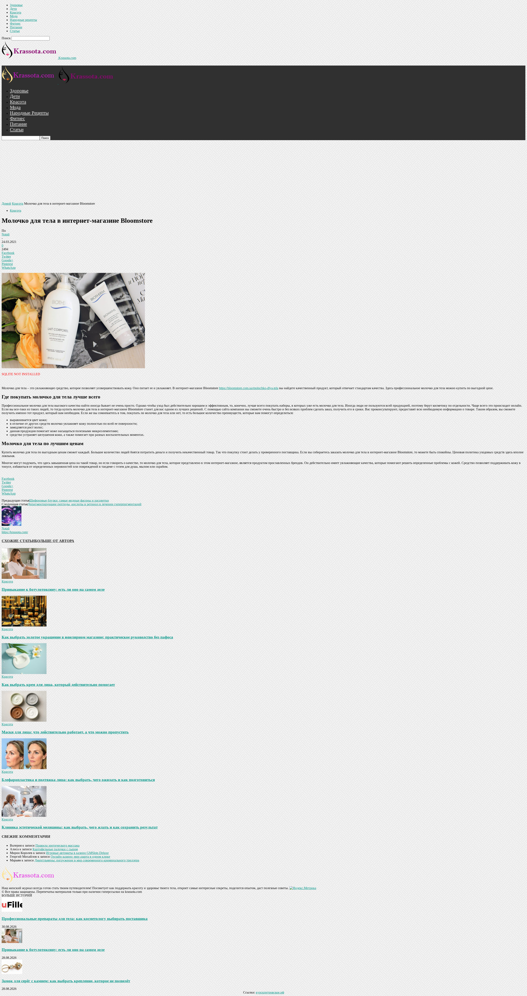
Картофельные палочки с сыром (55, 849)
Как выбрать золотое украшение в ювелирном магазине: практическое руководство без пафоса (87, 637)
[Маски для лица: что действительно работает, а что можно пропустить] (24, 720)
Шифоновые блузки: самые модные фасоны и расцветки (69, 500)
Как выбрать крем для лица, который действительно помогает (58, 684)
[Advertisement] (263, 171)
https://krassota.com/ (15, 532)
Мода (13, 16)
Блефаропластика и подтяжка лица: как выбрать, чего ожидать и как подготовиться (78, 780)
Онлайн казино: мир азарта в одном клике (80, 856)
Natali (5, 234)
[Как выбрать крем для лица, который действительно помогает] (24, 673)
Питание (16, 27)
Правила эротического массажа (57, 845)
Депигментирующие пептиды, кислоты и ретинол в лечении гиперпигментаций (84, 504)
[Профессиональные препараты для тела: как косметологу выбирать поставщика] (12, 910)
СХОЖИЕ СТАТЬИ (18, 541)
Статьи (15, 31)
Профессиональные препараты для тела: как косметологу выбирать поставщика (75, 918)
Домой (6, 203)
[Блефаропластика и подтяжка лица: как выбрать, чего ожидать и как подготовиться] (24, 768)
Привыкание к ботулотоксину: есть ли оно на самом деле (53, 589)
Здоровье (16, 5)
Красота (15, 12)
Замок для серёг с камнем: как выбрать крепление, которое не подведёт (66, 981)
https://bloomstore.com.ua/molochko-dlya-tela (248, 388)
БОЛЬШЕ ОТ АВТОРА (54, 541)
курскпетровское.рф (270, 992)
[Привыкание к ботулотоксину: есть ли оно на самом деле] (24, 577)
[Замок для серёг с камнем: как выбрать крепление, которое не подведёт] (12, 973)
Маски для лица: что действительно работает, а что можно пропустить (65, 732)
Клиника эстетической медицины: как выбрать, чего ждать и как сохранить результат (80, 827)
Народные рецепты (23, 20)
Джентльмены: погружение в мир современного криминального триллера (87, 860)
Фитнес (15, 23)
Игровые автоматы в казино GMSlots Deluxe (77, 853)
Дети (13, 8)
